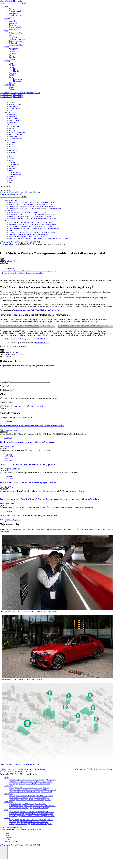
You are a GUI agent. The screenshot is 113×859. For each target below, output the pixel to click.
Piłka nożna (17, 81)
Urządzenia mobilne (16, 45)
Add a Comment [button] (6, 356)
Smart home (13, 57)
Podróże (12, 75)
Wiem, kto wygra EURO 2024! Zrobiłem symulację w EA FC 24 (31, 812)
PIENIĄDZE (9, 85)
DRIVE (7, 19)
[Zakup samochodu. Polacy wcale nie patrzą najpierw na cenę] (57, 646)
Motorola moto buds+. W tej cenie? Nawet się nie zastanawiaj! (30, 216)
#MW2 (20, 339)
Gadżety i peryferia (15, 33)
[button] (4, 852)
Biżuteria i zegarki (15, 11)
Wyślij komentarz (6, 402)
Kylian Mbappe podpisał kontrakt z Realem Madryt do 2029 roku (32, 816)
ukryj (12, 268)
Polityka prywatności (11, 841)
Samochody (13, 25)
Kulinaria (12, 51)
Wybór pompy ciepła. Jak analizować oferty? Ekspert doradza (30, 782)
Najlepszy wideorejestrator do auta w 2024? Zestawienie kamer (31, 796)
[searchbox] (10, 3)
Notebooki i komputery (17, 39)
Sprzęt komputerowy (16, 41)
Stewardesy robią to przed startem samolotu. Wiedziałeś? (28, 822)
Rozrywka (12, 73)
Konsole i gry (13, 37)
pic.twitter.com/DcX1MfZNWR (36, 339)
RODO (7, 839)
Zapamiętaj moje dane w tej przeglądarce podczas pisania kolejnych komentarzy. (31, 398)
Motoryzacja (13, 23)
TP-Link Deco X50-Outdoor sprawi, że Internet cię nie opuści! (31, 222)
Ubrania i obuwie (15, 15)
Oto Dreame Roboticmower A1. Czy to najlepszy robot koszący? (31, 226)
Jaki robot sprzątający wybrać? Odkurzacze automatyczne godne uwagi (34, 228)
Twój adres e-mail (7, 390)
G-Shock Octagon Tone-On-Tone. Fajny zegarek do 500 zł (29, 234)
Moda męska (13, 13)
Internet (11, 35)
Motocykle (12, 21)
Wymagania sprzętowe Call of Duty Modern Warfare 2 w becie (36, 310)
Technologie (13, 43)
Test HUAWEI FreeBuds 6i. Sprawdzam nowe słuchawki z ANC (32, 214)
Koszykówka (18, 79)
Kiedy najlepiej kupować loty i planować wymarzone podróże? (31, 820)
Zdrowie (12, 83)
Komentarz (4, 382)
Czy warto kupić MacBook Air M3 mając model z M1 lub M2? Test (32, 218)
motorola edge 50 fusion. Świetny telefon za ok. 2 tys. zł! (29, 212)
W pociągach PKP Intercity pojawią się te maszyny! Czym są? (30, 824)
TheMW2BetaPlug (12, 346)
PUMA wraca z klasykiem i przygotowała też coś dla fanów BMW (32, 232)
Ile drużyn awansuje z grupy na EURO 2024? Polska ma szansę (31, 814)
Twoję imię (4, 386)
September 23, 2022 (42, 343)
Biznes (11, 87)
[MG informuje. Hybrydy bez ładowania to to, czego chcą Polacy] (94, 769)
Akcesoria (12, 9)
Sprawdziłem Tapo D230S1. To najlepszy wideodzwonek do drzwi (32, 224)
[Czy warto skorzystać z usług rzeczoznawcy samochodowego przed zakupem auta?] (57, 572)
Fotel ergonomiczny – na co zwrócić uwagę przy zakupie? (29, 788)
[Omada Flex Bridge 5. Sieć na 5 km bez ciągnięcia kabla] (57, 723)
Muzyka (16, 71)
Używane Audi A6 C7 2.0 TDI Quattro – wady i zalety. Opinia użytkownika (35, 208)
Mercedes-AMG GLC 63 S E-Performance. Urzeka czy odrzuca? (32, 202)
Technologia (8, 786)
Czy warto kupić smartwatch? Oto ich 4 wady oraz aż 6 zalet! (30, 792)
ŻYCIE (7, 61)
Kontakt (7, 835)
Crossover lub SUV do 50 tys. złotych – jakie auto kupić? (29, 798)
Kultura (11, 67)
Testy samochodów (15, 27)
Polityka (12, 89)
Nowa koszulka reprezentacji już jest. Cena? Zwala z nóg (29, 808)
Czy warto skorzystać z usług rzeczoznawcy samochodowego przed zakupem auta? (29, 611)
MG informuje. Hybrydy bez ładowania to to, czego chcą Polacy (22, 769)
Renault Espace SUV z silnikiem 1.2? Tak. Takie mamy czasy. (30, 204)
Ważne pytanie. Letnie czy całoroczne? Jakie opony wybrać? (30, 800)
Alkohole (12, 65)
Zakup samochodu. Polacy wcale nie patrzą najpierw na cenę (21, 679)
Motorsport (13, 29)
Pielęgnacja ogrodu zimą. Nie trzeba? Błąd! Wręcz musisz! (29, 784)
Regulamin (8, 837)
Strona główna (5, 244)
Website (3, 394)
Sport (11, 77)
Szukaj (24, 3)
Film (14, 69)
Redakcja (7, 833)
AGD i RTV (13, 49)
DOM (6, 47)
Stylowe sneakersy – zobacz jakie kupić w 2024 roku (27, 236)
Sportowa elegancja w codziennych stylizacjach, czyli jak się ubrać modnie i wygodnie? (39, 238)
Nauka (11, 63)
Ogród (11, 55)
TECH (6, 31)
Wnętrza (12, 59)
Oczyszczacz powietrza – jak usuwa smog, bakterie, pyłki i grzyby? (32, 780)
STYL (6, 7)
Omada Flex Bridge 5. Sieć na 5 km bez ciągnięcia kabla (20, 764)
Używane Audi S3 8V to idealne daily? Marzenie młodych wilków (32, 206)
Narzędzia (12, 53)
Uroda (11, 17)
